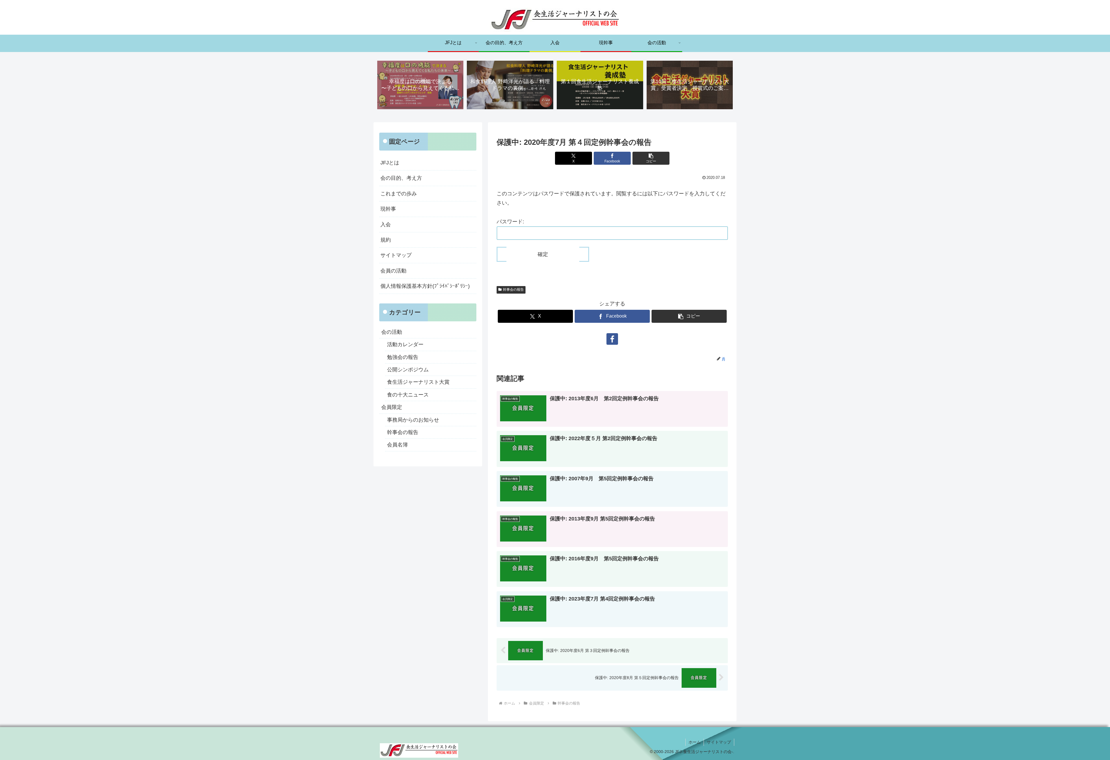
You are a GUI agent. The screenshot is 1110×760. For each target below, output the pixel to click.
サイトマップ (396, 255)
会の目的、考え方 (401, 178)
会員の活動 (393, 271)
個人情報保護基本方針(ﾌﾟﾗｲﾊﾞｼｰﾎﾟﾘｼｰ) (425, 286)
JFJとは (389, 163)
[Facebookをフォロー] (612, 339)
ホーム (695, 742)
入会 (385, 224)
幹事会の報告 (513, 290)
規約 (385, 240)
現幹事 (388, 209)
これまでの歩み (398, 194)
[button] (650, 158)
